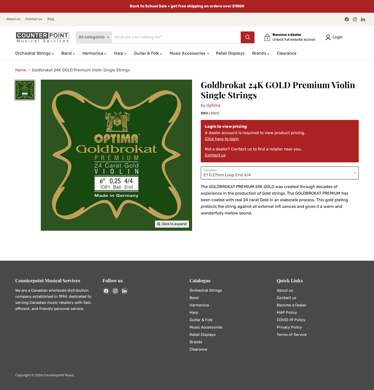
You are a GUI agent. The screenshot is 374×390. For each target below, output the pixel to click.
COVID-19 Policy (291, 320)
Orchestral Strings (33, 53)
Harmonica (93, 53)
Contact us (33, 19)
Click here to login (222, 138)
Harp (119, 53)
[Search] (247, 37)
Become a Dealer (291, 305)
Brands (259, 53)
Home (20, 70)
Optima (213, 105)
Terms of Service (292, 334)
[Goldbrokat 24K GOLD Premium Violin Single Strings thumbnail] (25, 90)
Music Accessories (188, 53)
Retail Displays (230, 53)
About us (13, 19)
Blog (50, 19)
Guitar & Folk (147, 53)
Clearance (286, 53)
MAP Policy (287, 312)
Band (67, 53)
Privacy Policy (289, 327)
